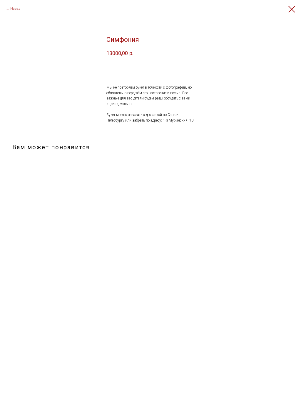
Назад (15, 8)
